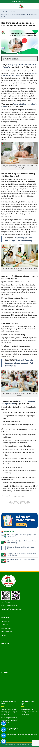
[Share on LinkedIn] (28, 502)
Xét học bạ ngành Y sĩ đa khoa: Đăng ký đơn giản (21, 560)
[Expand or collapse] (35, 58)
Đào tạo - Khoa (6, 628)
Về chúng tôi (5, 621)
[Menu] (3, 6)
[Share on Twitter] (17, 502)
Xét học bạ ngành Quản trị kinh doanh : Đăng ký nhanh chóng (21, 542)
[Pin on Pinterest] (24, 502)
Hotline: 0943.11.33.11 (19, 1)
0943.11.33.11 (11, 602)
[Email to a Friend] (21, 502)
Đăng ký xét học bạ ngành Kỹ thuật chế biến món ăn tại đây (21, 554)
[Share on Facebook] (14, 502)
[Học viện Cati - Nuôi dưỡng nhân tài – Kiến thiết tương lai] (21, 6)
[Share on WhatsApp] (10, 502)
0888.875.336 (13, 606)
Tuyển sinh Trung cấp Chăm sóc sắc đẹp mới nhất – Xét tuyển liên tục (19, 363)
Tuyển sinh (4, 625)
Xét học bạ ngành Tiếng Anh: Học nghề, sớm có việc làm (21, 535)
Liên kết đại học (6, 632)
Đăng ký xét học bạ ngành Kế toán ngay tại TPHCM (21, 548)
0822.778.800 (16, 609)
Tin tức (3, 635)
